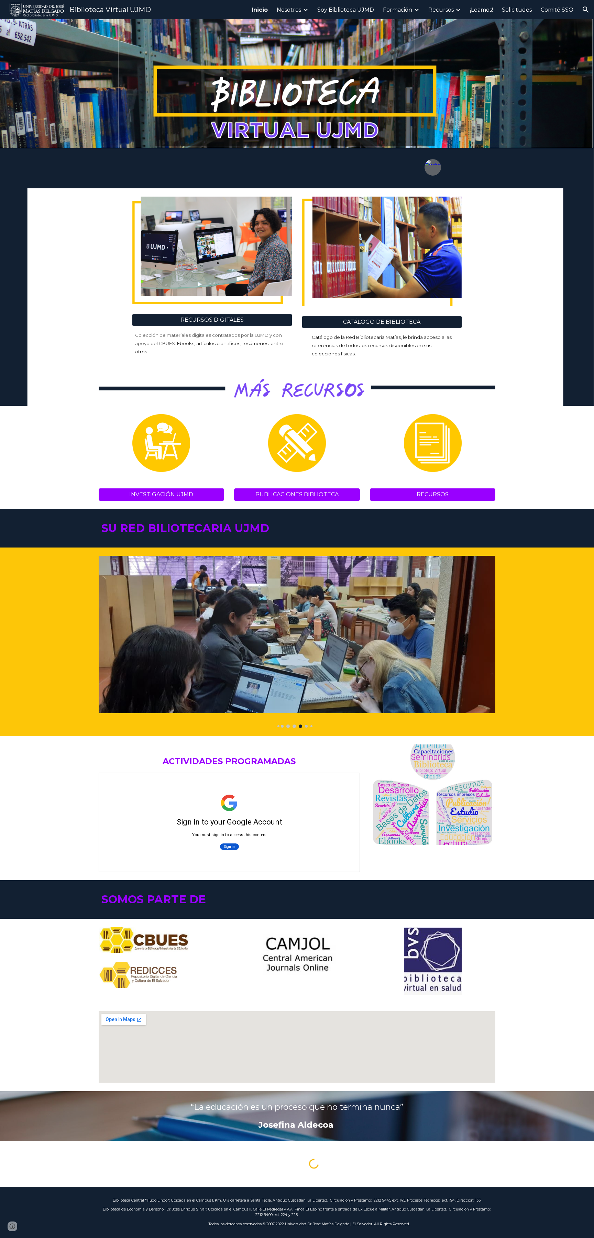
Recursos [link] (441, 10)
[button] (586, 9)
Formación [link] (397, 10)
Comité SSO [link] (557, 10)
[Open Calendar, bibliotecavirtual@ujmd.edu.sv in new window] (347, 782)
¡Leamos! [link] (481, 10)
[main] (212, 343)
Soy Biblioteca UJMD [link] (345, 10)
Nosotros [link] (289, 10)
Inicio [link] (260, 10)
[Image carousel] (297, 642)
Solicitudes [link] (517, 10)
